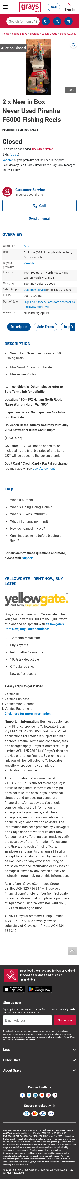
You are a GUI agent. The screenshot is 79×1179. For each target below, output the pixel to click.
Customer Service (35, 289)
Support (27, 558)
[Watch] (73, 44)
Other (27, 246)
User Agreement (43, 468)
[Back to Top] (72, 951)
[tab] (19, 327)
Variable (7, 160)
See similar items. (43, 149)
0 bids (14, 154)
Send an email (39, 218)
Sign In (69, 9)
